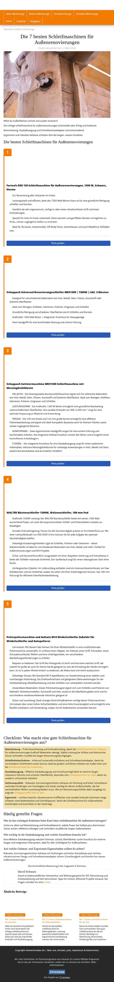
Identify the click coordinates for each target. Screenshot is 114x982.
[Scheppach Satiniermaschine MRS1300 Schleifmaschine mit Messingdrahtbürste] (58, 365)
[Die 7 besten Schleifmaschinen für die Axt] (94, 903)
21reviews (64, 977)
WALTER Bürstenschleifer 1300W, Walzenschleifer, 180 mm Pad (47, 512)
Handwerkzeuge (63, 13)
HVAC (9, 21)
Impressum (77, 950)
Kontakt (61, 950)
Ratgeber (35, 21)
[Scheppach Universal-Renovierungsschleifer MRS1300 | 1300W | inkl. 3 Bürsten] (58, 273)
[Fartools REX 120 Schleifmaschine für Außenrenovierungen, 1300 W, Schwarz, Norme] (58, 166)
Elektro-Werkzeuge (39, 13)
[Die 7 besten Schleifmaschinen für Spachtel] (20, 903)
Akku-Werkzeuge (15, 13)
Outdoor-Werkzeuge (87, 13)
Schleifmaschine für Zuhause (91, 749)
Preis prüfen (58, 243)
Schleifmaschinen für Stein (82, 775)
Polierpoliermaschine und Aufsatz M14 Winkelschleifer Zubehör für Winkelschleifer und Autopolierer (50, 639)
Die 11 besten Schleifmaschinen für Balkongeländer (57, 920)
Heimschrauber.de (35, 950)
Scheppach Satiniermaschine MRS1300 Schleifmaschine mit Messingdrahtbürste (45, 386)
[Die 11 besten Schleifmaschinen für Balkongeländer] (57, 903)
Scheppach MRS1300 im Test (29, 792)
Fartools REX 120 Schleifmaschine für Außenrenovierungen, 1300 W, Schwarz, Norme (56, 187)
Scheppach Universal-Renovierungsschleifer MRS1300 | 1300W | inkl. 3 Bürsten (58, 292)
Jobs (69, 950)
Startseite (8, 29)
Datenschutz (92, 950)
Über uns (51, 950)
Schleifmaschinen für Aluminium (25, 767)
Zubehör (21, 21)
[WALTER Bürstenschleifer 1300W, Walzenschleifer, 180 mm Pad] (58, 493)
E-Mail (47, 882)
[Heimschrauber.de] (19, 5)
